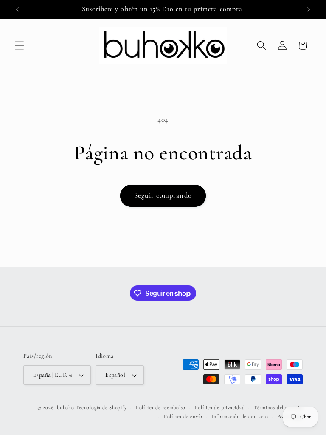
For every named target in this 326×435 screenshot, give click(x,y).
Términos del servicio (278, 407)
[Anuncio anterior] (17, 9)
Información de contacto (239, 416)
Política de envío (183, 416)
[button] (19, 45)
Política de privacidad (220, 407)
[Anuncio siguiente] (308, 9)
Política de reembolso (160, 407)
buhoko (65, 407)
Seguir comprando (163, 195)
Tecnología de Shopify (101, 407)
